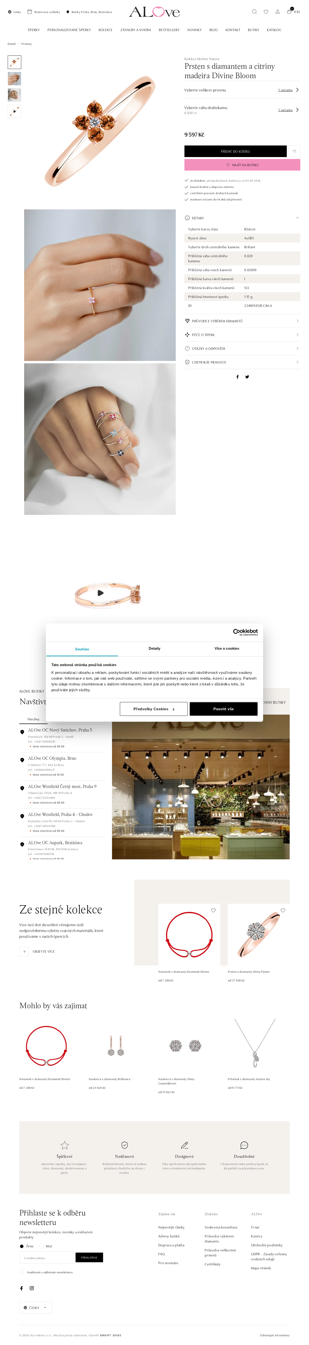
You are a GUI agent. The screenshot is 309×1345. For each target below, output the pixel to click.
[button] (242, 218)
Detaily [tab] (155, 648)
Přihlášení (89, 1257)
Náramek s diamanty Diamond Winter (183, 971)
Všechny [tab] (34, 719)
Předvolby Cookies (151, 709)
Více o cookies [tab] (227, 648)
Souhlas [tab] (82, 649)
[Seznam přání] (266, 12)
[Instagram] (31, 1288)
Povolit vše (223, 709)
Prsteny (26, 43)
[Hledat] (254, 11)
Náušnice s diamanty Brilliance (110, 1079)
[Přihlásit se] (277, 11)
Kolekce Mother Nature (202, 58)
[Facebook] (21, 1288)
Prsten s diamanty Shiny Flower (249, 971)
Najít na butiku (245, 164)
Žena (29, 1245)
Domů (12, 43)
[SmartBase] (110, 1335)
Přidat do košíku (235, 151)
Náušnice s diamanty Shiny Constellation (176, 1081)
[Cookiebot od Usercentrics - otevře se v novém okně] (237, 632)
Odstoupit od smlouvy (275, 1335)
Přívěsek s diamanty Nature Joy (249, 1079)
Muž (49, 1245)
